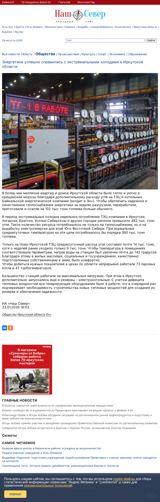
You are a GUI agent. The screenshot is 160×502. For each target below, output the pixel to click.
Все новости (11, 54)
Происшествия (68, 54)
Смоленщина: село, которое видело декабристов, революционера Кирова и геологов (60, 465)
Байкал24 (8, 2)
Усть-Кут (7, 26)
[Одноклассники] (10, 327)
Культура (88, 54)
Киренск (70, 26)
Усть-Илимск (34, 26)
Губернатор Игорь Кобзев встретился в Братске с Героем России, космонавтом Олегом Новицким (69, 428)
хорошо (15, 494)
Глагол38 (64, 2)
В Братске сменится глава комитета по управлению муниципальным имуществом (57, 405)
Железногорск (54, 26)
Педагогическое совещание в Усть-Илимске (32, 452)
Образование (137, 54)
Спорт (102, 54)
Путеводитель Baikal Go (36, 2)
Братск (20, 26)
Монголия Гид (86, 2)
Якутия (19, 31)
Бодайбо (83, 26)
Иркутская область (145, 26)
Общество (45, 54)
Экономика (117, 54)
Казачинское (123, 26)
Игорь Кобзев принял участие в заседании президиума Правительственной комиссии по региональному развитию (80, 423)
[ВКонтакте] (4, 327)
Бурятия (7, 31)
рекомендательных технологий (48, 485)
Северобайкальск (102, 26)
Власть (27, 54)
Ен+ (48, 314)
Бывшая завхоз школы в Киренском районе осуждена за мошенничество (51, 448)
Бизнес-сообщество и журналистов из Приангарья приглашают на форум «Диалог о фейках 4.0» (67, 410)
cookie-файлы (124, 479)
